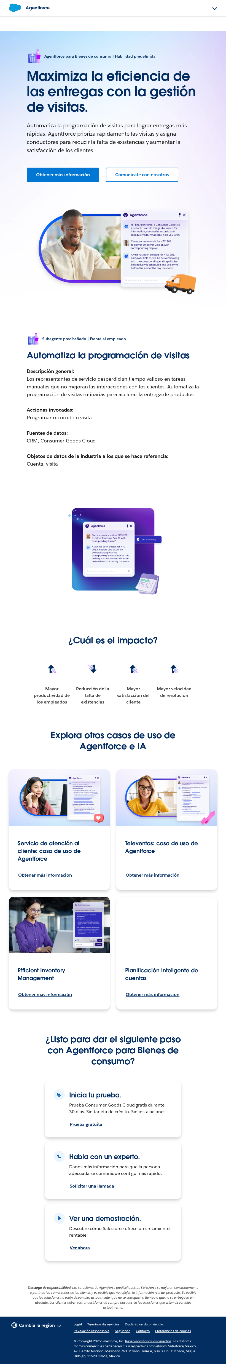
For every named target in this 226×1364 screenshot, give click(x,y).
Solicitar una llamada (92, 1186)
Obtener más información (63, 175)
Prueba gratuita (86, 1124)
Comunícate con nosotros (142, 175)
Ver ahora (80, 1248)
